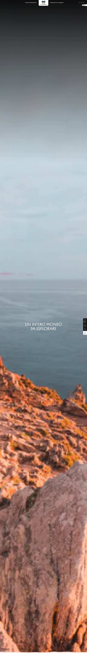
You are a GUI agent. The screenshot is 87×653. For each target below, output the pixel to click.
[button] (79, 3)
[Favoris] (81, 2)
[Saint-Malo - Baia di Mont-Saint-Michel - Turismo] (43, 3)
